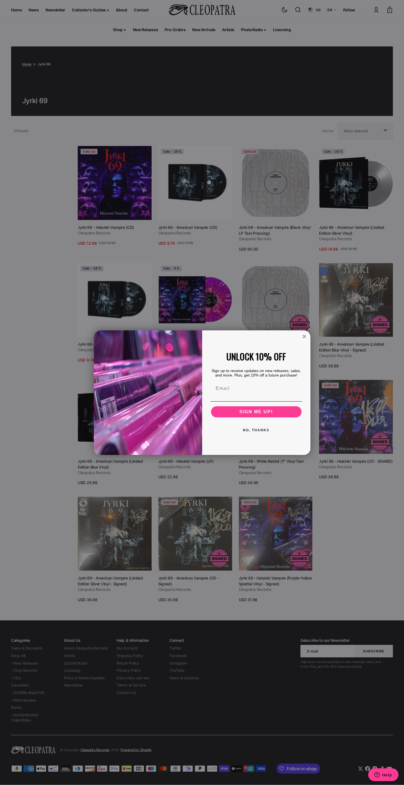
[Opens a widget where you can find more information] (383, 775)
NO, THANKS (256, 430)
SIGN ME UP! (256, 411)
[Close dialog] (304, 336)
